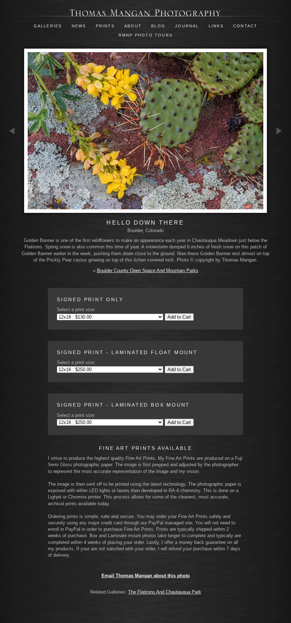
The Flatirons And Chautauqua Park (164, 592)
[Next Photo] (279, 170)
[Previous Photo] (12, 170)
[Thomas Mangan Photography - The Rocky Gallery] (145, 13)
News (79, 26)
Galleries (48, 26)
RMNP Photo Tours (145, 35)
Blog (158, 26)
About (133, 26)
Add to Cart (179, 317)
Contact (245, 26)
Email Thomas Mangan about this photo (145, 575)
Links (216, 26)
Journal (188, 26)
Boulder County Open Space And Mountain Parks (147, 270)
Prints (105, 26)
